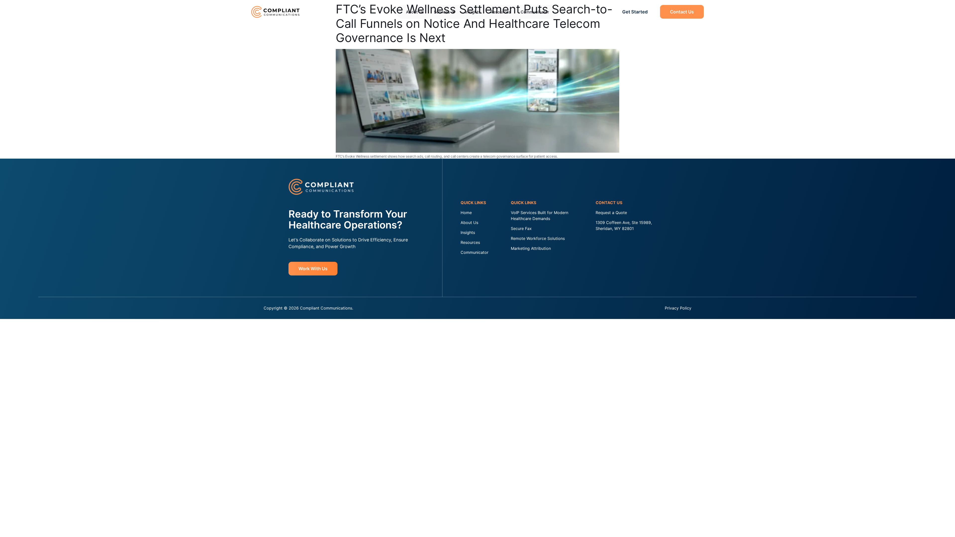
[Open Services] (453, 12)
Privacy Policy (678, 308)
